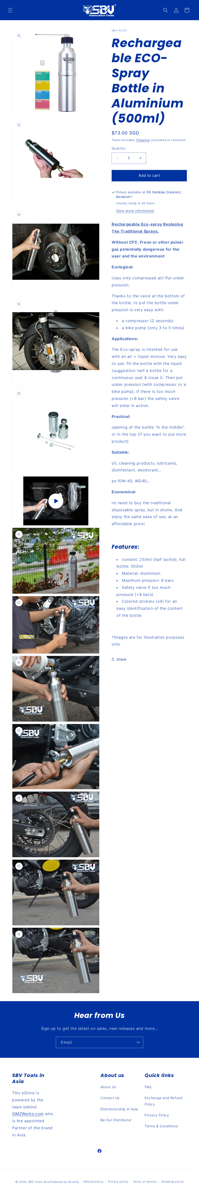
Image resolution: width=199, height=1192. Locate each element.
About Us (108, 1087)
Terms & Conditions (161, 1126)
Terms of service (145, 1181)
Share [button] (121, 659)
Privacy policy (118, 1181)
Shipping (142, 140)
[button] (10, 10)
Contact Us (110, 1098)
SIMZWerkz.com (28, 1113)
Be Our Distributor (116, 1120)
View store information (135, 211)
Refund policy (93, 1181)
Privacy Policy (157, 1115)
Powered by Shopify (64, 1181)
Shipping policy (172, 1181)
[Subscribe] (137, 1042)
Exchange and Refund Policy (163, 1101)
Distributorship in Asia (119, 1109)
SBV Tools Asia (39, 1181)
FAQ (148, 1087)
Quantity (118, 148)
